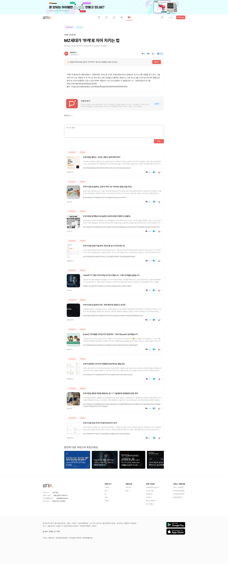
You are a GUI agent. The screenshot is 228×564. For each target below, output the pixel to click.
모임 (106, 497)
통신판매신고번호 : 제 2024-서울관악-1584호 (119, 523)
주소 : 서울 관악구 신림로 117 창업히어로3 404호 (60, 526)
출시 (106, 491)
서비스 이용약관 (178, 487)
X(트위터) (149, 494)
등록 (158, 141)
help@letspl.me (62, 498)
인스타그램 (149, 491)
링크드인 (149, 497)
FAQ (126, 491)
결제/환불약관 (177, 497)
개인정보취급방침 (179, 491)
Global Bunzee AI (152, 487)
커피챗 (107, 487)
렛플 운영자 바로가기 (60, 495)
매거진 (107, 501)
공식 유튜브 (150, 504)
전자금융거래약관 (179, 494)
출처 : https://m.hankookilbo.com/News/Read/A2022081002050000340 (97, 87)
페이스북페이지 (151, 501)
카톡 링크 (55, 493)
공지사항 (128, 487)
